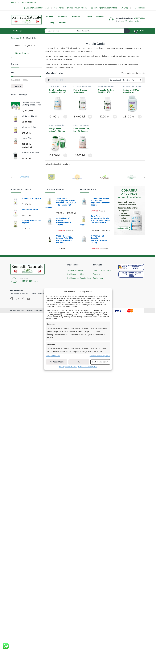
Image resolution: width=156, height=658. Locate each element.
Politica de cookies (75, 274)
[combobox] (60, 30)
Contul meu (140, 8)
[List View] (57, 80)
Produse (49, 16)
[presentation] (144, 177)
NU (79, 362)
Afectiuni (76, 16)
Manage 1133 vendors (53, 356)
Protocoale (62, 16)
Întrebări (62, 23)
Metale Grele (102, 86)
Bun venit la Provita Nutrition (23, 2)
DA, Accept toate (56, 362)
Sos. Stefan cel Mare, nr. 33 (37, 8)
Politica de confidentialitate (79, 278)
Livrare (89, 16)
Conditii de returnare (101, 270)
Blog (52, 23)
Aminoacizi (52, 86)
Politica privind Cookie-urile (68, 367)
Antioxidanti (61, 86)
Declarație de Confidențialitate (87, 367)
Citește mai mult (89, 117)
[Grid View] (49, 80)
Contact (96, 274)
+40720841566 (139, 18)
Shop (126, 8)
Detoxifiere (61, 125)
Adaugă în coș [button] (64, 117)
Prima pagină (16, 38)
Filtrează (17, 86)
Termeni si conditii (75, 270)
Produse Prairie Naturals (82, 86)
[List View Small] (61, 80)
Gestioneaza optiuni (100, 362)
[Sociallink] (11, 298)
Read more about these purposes (100, 356)
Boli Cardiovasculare (80, 125)
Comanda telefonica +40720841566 (71, 8)
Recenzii (100, 16)
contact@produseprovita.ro (105, 8)
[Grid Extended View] (53, 80)
